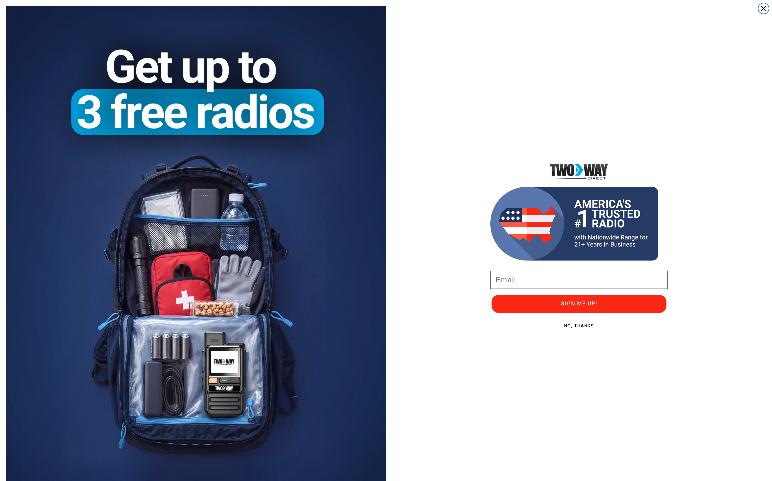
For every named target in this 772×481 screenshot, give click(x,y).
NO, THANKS (579, 326)
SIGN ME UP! (579, 304)
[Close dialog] (763, 8)
